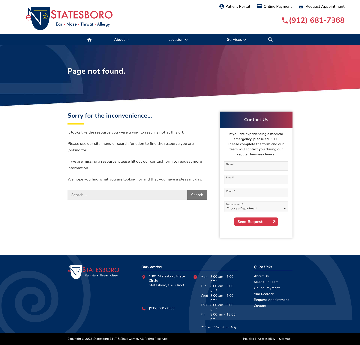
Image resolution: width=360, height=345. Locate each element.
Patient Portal (237, 6)
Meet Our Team (266, 282)
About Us (261, 276)
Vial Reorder (264, 294)
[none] (121, 39)
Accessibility (266, 339)
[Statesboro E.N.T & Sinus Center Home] (69, 18)
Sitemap (285, 339)
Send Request (249, 221)
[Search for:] (127, 195)
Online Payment (278, 6)
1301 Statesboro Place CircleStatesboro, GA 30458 (167, 280)
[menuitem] (89, 39)
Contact (260, 305)
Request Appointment (325, 6)
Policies (248, 339)
